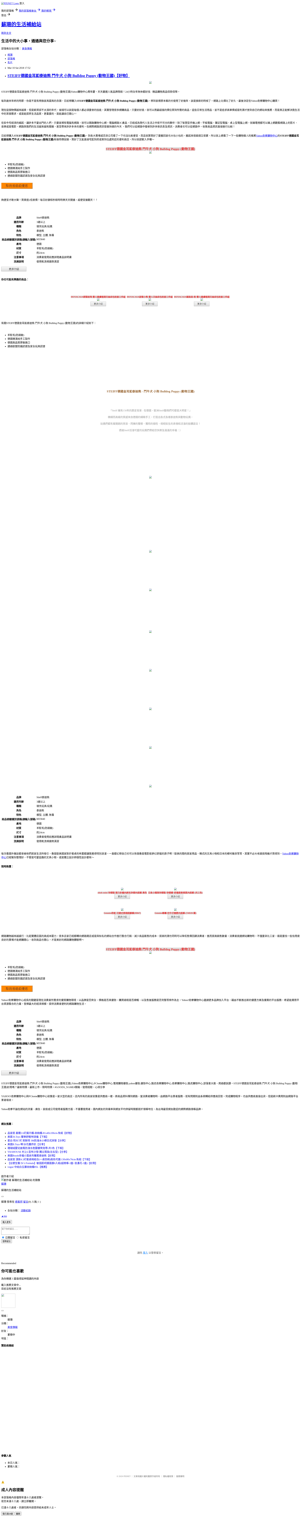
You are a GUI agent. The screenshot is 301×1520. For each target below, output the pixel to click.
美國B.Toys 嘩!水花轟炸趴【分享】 (27, 1144)
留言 (25, 1201)
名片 (10, 62)
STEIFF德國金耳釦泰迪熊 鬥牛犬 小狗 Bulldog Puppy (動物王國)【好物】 (69, 76)
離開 (18, 1514)
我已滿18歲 (8, 1514)
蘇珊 (3, 1184)
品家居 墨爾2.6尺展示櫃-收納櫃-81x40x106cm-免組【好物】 (40, 1133)
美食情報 (27, 48)
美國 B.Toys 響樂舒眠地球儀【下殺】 (28, 1136)
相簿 (10, 55)
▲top (4, 1216)
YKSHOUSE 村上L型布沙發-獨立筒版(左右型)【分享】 (38, 1152)
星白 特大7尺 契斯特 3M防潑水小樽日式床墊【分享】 (37, 1140)
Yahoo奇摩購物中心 (266, 135)
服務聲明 (180, 1476)
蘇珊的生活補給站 (21, 24)
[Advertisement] (150, 1397)
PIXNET (127, 1476)
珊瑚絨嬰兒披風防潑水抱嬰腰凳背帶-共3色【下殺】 (36, 1148)
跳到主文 (6, 33)
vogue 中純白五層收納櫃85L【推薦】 (28, 1167)
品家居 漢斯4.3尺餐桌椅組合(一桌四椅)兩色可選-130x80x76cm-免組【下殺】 (49, 1159)
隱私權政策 (168, 1476)
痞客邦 (19, 1201)
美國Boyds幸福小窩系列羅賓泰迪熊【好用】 (32, 1155)
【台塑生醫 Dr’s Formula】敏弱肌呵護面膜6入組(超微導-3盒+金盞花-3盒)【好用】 (53, 1163)
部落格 (11, 58)
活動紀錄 (26, 1210)
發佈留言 (7, 1241)
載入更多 (7, 1222)
